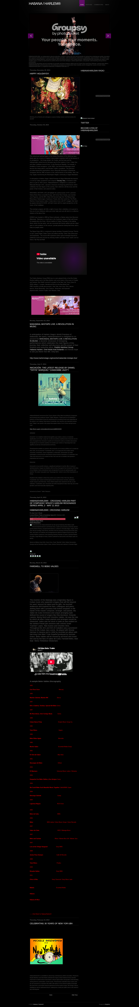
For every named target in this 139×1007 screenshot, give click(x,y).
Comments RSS (98, 4)
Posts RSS (89, 4)
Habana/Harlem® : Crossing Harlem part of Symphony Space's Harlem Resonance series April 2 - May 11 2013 (53, 503)
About (107, 4)
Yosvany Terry (61, 180)
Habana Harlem (36, 350)
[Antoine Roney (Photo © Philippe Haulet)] (33, 557)
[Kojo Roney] (40, 557)
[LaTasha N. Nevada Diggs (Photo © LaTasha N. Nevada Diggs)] (31, 557)
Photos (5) (33, 554)
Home (50, 995)
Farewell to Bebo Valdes (44, 566)
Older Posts (75, 995)
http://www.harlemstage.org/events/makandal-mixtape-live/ (53, 358)
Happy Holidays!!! (39, 73)
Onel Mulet (48, 350)
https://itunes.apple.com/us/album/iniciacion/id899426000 (46, 429)
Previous (30, 36)
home (82, 4)
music (31, 519)
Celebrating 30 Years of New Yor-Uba (51, 923)
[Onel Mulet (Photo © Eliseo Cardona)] (38, 557)
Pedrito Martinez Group (63, 347)
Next (108, 36)
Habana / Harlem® (38, 1004)
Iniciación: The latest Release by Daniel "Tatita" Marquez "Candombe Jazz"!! (52, 369)
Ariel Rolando (58, 350)
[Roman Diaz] (35, 557)
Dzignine (107, 1004)
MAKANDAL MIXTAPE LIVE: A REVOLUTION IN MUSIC (52, 325)
